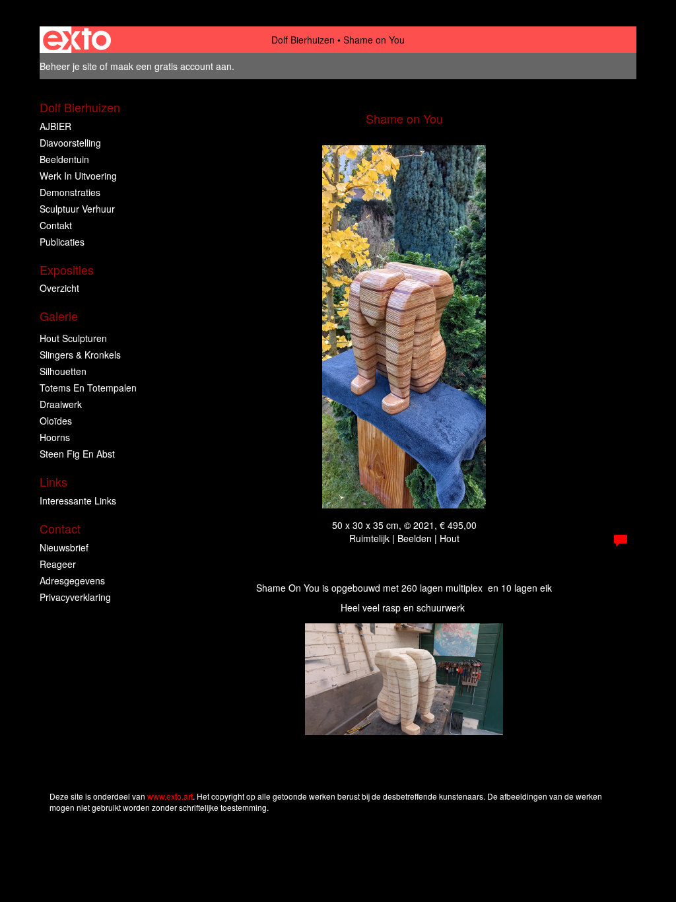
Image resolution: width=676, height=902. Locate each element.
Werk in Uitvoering (78, 175)
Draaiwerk (61, 404)
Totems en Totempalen (88, 387)
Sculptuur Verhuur (77, 208)
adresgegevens (72, 580)
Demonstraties (70, 192)
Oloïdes (56, 420)
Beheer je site (68, 66)
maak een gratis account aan (171, 66)
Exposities (67, 269)
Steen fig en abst (77, 453)
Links (53, 481)
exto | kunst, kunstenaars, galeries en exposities (77, 39)
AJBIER (55, 126)
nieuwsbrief (64, 547)
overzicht (59, 288)
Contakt (56, 225)
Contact (60, 528)
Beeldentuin (64, 159)
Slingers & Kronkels (80, 354)
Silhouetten (63, 371)
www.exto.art (170, 796)
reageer (58, 564)
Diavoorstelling (70, 142)
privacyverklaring (75, 597)
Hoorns (55, 437)
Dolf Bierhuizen (303, 39)
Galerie (59, 316)
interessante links (78, 500)
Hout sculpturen (73, 338)
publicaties (62, 241)
